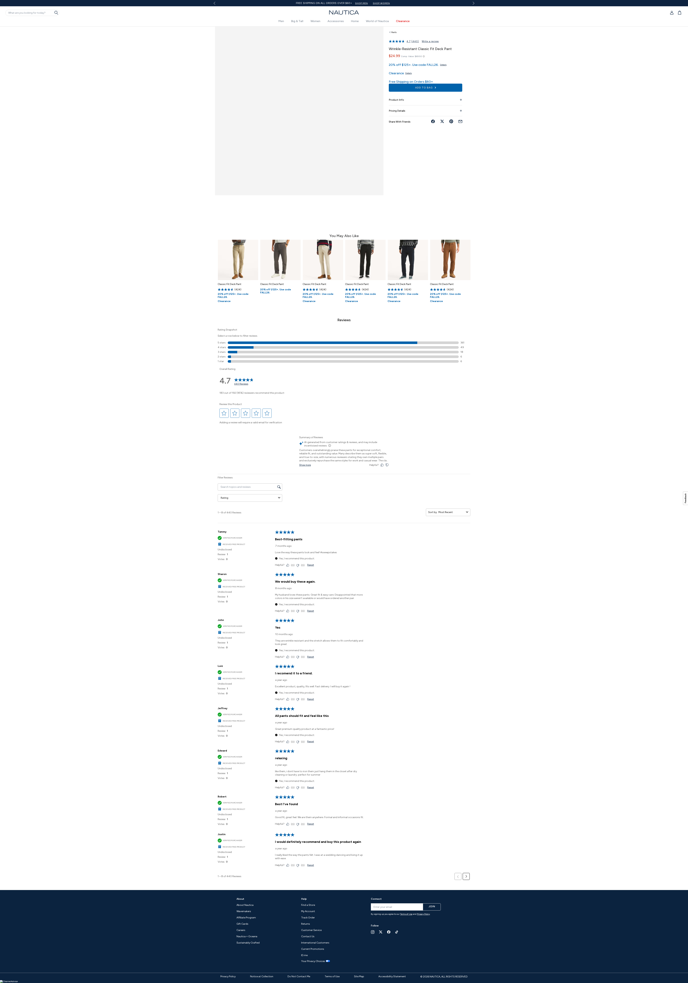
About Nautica (245, 905)
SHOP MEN (361, 3)
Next (472, 3)
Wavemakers (243, 911)
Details (443, 65)
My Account (308, 911)
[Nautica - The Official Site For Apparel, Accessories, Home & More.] (344, 12)
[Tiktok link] (397, 932)
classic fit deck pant (229, 284)
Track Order (308, 917)
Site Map (359, 976)
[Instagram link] (372, 932)
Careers (240, 930)
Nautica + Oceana (246, 936)
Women (315, 21)
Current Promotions (312, 949)
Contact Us (307, 936)
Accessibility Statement (392, 976)
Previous (216, 4)
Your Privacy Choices (313, 961)
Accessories (336, 21)
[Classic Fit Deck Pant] (238, 260)
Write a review (430, 41)
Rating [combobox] (224, 497)
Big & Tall (297, 21)
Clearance (403, 21)
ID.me (304, 955)
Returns (305, 923)
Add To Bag (424, 87)
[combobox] (451, 512)
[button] (224, 413)
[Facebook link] (389, 932)
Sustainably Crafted (248, 942)
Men (281, 21)
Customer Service (311, 930)
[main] (344, 456)
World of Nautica (377, 21)
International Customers (315, 942)
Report (310, 565)
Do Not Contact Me (299, 976)
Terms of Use (406, 914)
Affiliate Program (246, 917)
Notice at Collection (261, 976)
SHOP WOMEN (381, 3)
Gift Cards (242, 923)
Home (355, 21)
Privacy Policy (423, 914)
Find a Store (308, 905)
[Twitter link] (381, 931)
